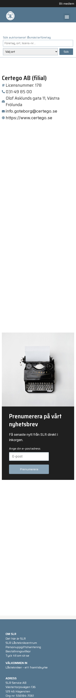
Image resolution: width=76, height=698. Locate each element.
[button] (66, 17)
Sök (66, 51)
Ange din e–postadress (24, 449)
